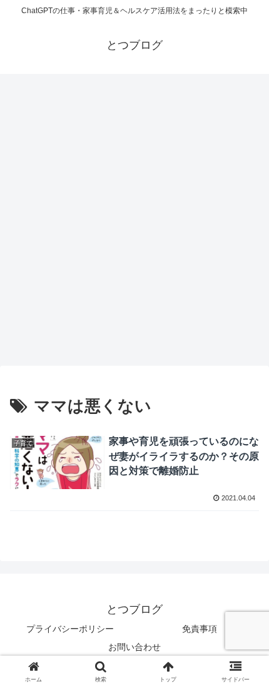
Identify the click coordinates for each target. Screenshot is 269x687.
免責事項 (199, 629)
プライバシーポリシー (70, 629)
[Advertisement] (134, 223)
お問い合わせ (134, 647)
